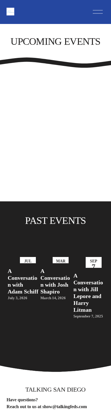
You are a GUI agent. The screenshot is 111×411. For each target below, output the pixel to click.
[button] (94, 247)
